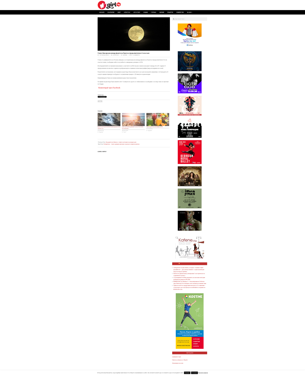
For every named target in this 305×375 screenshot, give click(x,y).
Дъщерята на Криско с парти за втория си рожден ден (121, 142)
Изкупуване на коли (177, 363)
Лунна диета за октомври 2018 (154, 126)
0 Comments (136, 55)
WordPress (163, 372)
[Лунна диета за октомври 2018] (157, 119)
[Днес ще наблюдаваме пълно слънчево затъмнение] (133, 119)
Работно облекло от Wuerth (180, 360)
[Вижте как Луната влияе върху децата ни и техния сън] (109, 119)
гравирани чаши (176, 357)
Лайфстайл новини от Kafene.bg (190, 263)
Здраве (125, 55)
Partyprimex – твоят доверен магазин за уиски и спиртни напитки (121, 144)
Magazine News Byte (150, 372)
